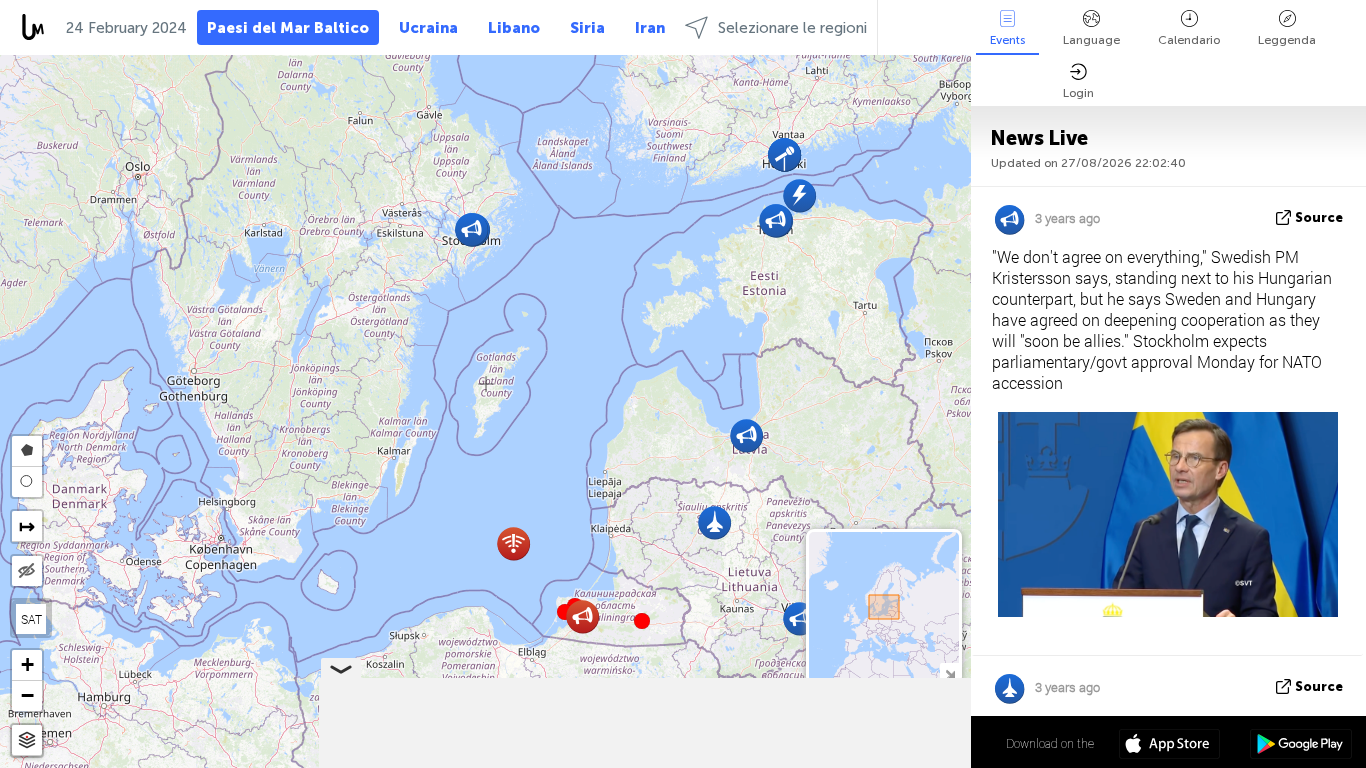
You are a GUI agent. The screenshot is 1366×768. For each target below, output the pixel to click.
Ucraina (428, 28)
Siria (587, 28)
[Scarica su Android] (1300, 746)
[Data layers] (27, 740)
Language (1091, 40)
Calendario (1189, 40)
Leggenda (1287, 40)
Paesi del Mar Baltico (288, 28)
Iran (650, 28)
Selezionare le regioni (792, 28)
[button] (642, 621)
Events (1007, 40)
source (1319, 217)
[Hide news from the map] (27, 571)
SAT (31, 619)
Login (1078, 93)
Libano (514, 28)
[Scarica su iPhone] (1169, 746)
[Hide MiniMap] (949, 672)
